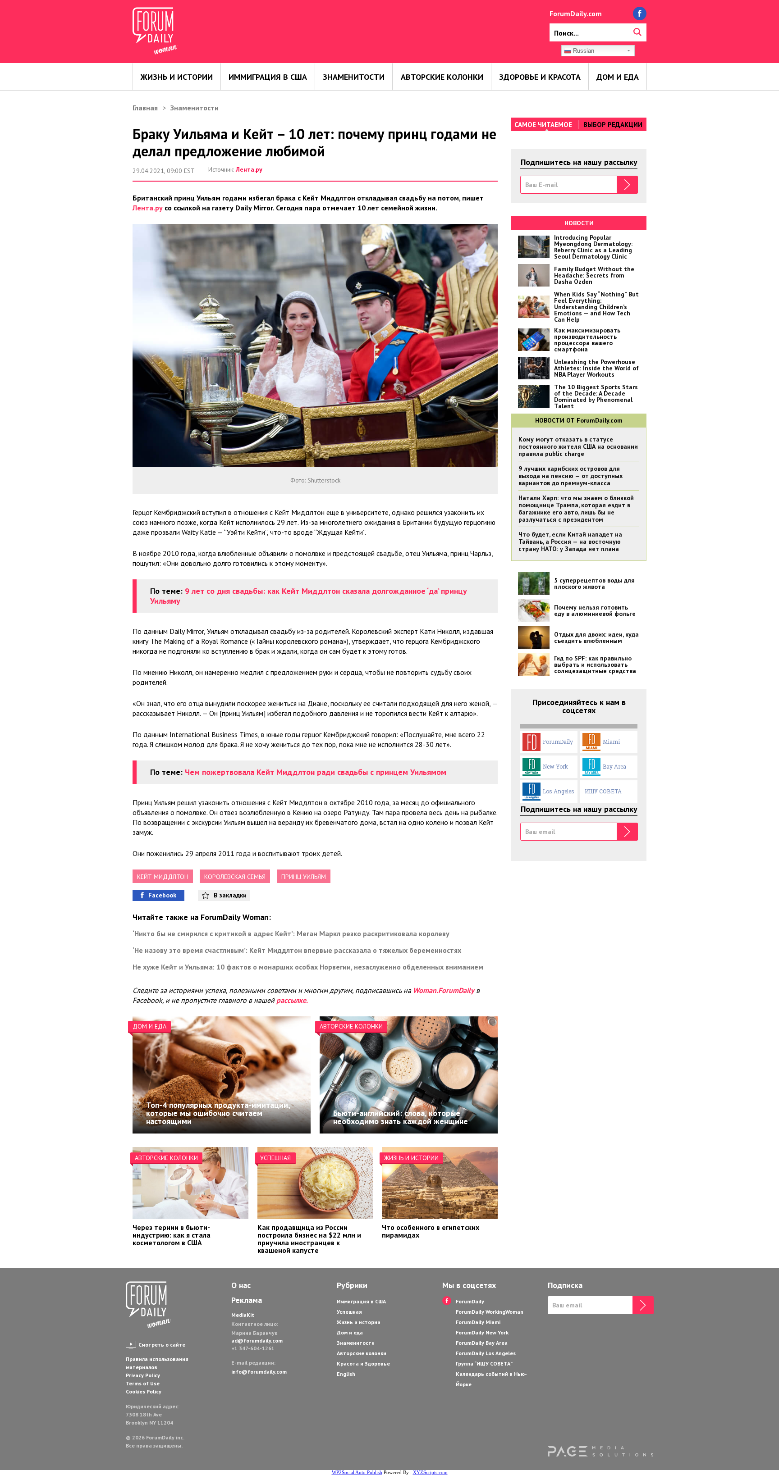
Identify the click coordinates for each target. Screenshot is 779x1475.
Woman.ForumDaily (443, 990)
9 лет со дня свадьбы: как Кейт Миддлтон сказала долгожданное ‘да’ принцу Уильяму (308, 596)
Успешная (275, 1158)
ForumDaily (558, 741)
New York (555, 766)
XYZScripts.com (430, 1472)
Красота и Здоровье (363, 1363)
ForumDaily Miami (478, 1322)
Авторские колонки (442, 77)
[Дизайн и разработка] (600, 1451)
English (346, 1373)
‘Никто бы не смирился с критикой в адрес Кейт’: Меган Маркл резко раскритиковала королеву (291, 933)
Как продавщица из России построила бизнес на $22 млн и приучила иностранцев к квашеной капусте (309, 1239)
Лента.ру (249, 169)
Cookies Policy (143, 1391)
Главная (145, 107)
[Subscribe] (627, 185)
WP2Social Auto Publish (357, 1472)
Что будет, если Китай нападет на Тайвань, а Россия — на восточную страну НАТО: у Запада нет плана (570, 541)
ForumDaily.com (576, 13)
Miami (611, 741)
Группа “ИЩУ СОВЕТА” (484, 1363)
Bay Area (614, 766)
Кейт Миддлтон (162, 877)
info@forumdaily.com (259, 1371)
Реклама (246, 1300)
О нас (241, 1285)
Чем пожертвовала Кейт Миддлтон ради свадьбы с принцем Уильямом (315, 772)
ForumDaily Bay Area (482, 1342)
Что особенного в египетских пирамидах (430, 1231)
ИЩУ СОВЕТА (603, 791)
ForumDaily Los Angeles (486, 1353)
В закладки (230, 895)
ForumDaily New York (482, 1332)
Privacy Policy (143, 1375)
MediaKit (242, 1314)
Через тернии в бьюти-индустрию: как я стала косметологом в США (172, 1235)
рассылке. (292, 1000)
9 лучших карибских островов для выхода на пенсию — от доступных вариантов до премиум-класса (570, 475)
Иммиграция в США (268, 77)
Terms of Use (143, 1383)
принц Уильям (303, 877)
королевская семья (235, 877)
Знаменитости (354, 77)
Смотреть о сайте (161, 1344)
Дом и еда (617, 77)
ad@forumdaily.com (257, 1340)
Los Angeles (558, 791)
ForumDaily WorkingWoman (489, 1311)
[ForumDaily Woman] (148, 1305)
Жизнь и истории (177, 77)
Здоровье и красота (540, 77)
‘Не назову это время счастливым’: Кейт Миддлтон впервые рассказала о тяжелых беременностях (297, 950)
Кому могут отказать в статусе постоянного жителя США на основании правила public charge (578, 446)
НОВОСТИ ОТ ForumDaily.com (579, 420)
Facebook (162, 895)
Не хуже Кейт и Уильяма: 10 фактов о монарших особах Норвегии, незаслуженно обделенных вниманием (308, 966)
